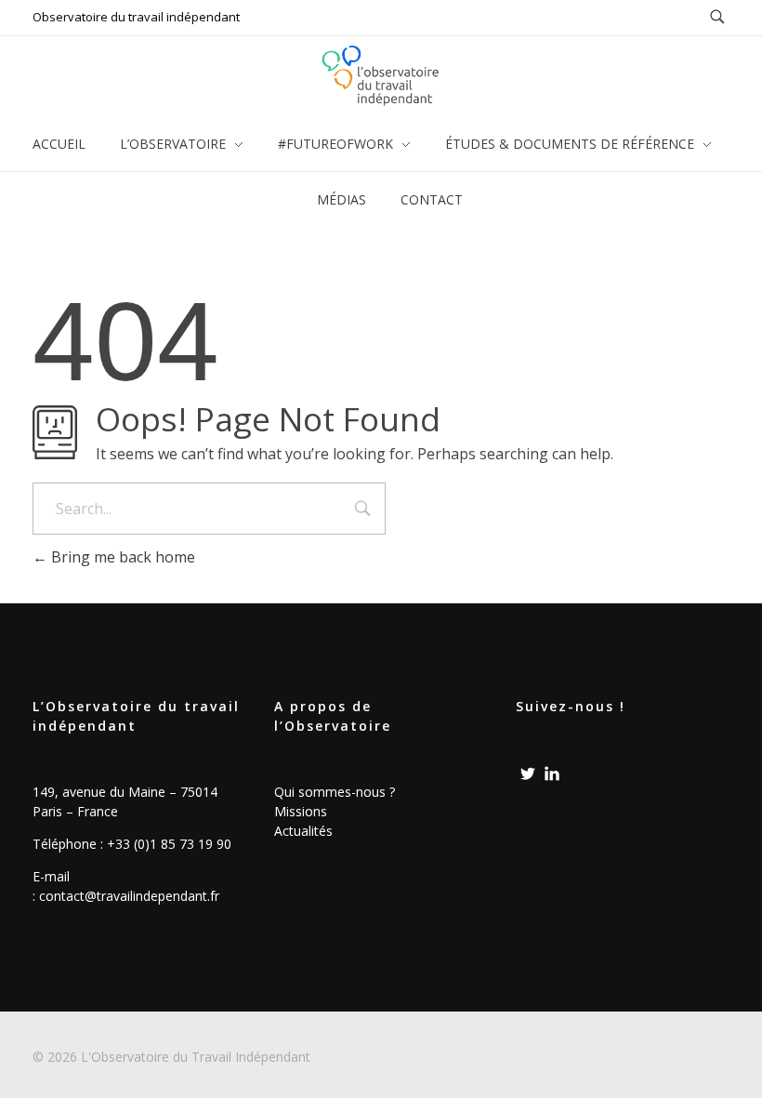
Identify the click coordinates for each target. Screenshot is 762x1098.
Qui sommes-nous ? (334, 791)
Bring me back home (121, 557)
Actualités (303, 831)
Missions (300, 811)
